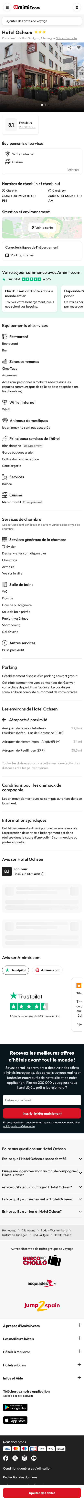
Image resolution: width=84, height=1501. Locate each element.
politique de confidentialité (19, 1126)
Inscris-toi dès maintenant (42, 1113)
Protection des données (20, 1477)
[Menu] (7, 7)
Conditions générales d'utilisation (27, 1468)
